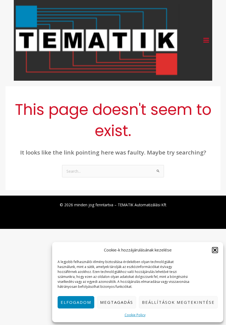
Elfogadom (76, 302)
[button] (215, 250)
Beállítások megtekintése (178, 302)
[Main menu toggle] (206, 40)
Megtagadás (116, 302)
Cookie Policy (135, 315)
